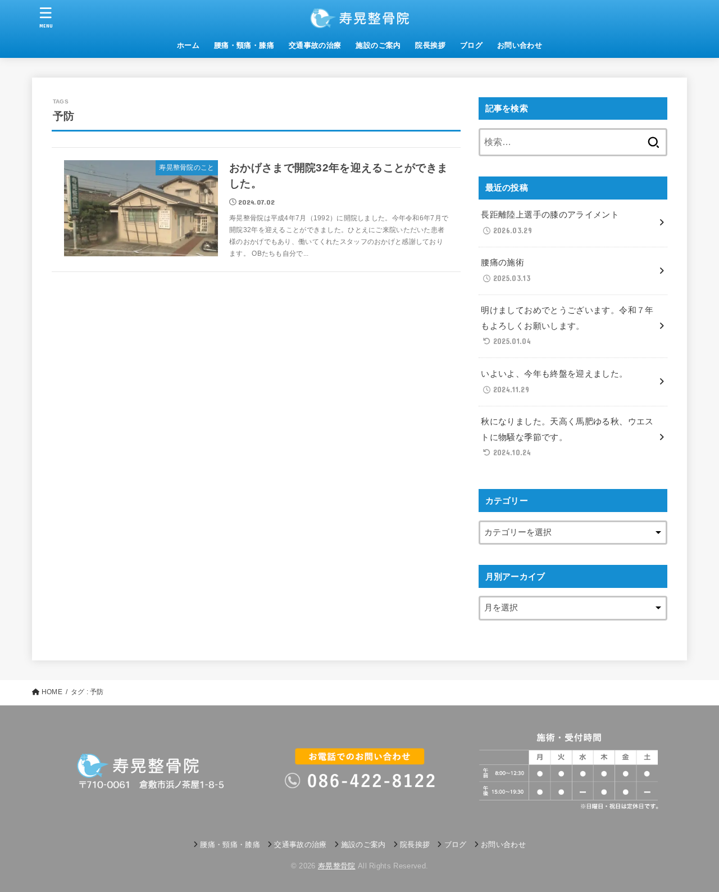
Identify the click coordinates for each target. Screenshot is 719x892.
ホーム (188, 45)
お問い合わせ (519, 45)
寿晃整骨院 (337, 866)
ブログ (471, 45)
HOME (52, 692)
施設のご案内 (378, 45)
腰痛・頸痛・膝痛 (244, 45)
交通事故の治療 (315, 45)
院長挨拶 (430, 45)
